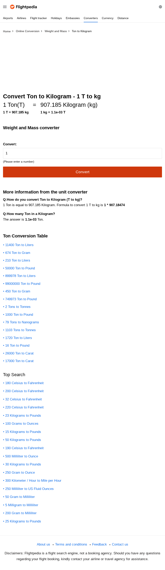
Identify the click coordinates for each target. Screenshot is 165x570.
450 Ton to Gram (17, 291)
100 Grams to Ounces (21, 423)
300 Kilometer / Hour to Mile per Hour (33, 480)
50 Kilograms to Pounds (23, 440)
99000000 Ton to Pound (22, 284)
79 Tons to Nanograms (22, 322)
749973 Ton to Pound (21, 299)
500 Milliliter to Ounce (21, 456)
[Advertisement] (82, 65)
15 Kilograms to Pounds (23, 432)
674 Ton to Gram (17, 253)
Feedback (99, 544)
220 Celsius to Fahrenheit (24, 407)
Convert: (10, 144)
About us (43, 544)
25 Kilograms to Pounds (23, 521)
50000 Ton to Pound (20, 268)
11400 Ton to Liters (19, 245)
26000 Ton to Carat (19, 353)
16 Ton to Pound (17, 345)
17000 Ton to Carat (19, 361)
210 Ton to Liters (17, 260)
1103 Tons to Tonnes (20, 330)
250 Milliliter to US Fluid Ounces (29, 489)
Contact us (120, 544)
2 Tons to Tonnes (18, 307)
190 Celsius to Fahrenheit (24, 448)
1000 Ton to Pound (19, 315)
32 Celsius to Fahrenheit (23, 399)
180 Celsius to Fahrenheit (24, 383)
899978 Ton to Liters (20, 276)
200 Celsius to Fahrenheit (24, 391)
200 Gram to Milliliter (21, 513)
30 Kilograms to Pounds (23, 464)
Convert (82, 172)
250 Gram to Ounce (20, 472)
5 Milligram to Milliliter (21, 505)
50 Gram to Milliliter (20, 497)
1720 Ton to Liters (18, 338)
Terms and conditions (71, 544)
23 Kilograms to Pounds (23, 415)
